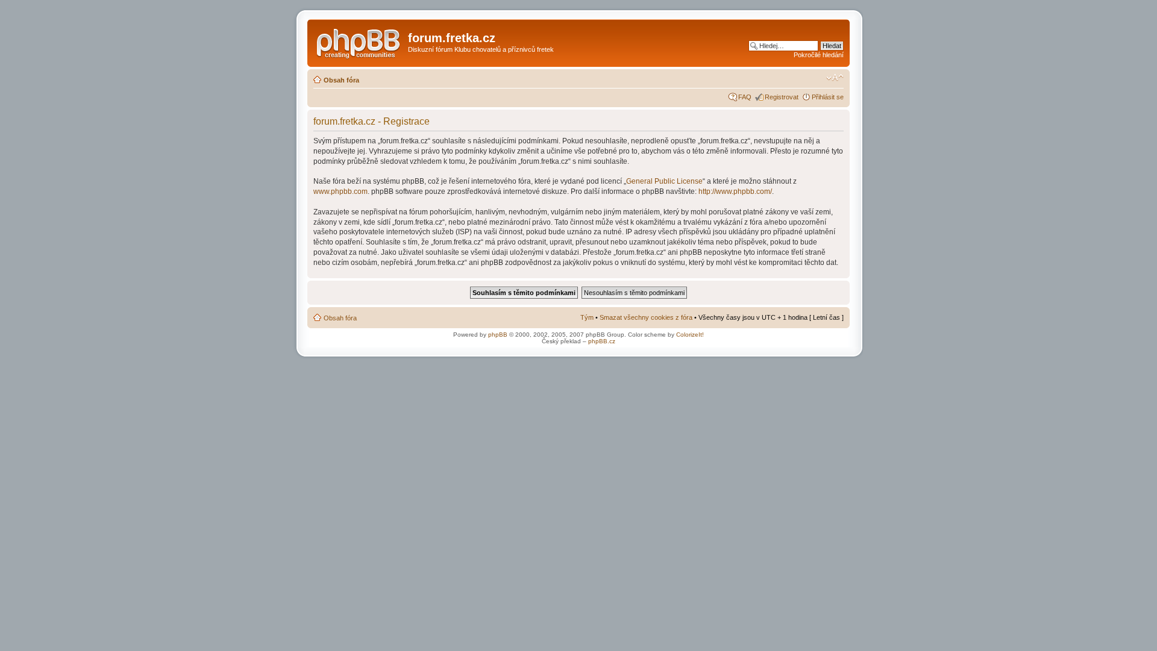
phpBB (497, 334)
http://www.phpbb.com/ (735, 191)
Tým (587, 317)
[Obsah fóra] (359, 41)
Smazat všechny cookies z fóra (646, 317)
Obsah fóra (341, 80)
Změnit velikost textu (835, 77)
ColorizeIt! (690, 334)
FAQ (744, 97)
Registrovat (781, 97)
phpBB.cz (601, 341)
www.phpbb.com (340, 191)
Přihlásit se (828, 97)
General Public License (664, 181)
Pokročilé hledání (819, 54)
